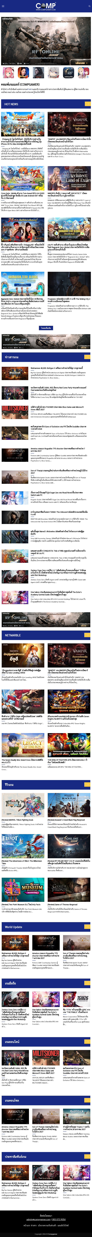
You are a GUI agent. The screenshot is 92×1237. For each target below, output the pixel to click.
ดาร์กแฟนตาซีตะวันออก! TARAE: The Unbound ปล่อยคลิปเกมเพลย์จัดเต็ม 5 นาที (59, 513)
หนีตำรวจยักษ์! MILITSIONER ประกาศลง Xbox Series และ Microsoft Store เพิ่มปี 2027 (57, 408)
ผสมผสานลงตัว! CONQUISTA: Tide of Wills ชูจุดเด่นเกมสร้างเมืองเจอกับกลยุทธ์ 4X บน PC (58, 552)
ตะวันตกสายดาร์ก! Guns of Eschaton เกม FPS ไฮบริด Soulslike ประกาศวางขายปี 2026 (58, 427)
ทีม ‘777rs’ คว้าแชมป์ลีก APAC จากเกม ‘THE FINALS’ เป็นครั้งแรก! (76, 1010)
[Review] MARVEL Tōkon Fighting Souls (17, 820)
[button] (3, 6)
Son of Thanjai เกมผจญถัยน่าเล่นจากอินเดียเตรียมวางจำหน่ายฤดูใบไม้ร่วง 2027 (59, 471)
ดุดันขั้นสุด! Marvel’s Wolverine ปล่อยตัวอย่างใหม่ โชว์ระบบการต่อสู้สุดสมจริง (57, 532)
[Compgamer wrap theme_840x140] (46, 341)
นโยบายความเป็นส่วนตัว (47, 1225)
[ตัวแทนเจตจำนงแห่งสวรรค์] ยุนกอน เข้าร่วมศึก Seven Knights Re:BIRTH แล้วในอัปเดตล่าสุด (68, 717)
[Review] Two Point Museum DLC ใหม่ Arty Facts (21, 904)
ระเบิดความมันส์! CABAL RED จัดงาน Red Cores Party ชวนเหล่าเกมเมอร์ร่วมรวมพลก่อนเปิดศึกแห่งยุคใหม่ (58, 388)
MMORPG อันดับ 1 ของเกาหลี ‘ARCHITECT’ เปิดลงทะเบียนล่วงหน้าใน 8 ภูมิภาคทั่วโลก (67, 194)
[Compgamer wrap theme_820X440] (46, 41)
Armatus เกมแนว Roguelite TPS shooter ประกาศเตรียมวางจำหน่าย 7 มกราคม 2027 (58, 449)
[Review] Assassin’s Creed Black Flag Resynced (66, 820)
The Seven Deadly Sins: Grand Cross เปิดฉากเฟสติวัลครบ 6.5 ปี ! (22, 761)
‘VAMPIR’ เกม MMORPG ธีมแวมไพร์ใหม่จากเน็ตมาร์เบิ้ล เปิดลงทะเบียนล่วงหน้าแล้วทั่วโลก (69, 140)
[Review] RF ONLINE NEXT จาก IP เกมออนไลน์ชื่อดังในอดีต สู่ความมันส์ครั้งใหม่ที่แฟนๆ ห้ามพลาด (69, 862)
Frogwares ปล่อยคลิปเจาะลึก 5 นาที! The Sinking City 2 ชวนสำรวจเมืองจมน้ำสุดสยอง (69, 300)
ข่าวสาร (30, 89)
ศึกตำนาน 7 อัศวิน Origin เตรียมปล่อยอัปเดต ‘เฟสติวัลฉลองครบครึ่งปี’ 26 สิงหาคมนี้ (22, 717)
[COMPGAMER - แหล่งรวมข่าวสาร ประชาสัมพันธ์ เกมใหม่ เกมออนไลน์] (46, 6)
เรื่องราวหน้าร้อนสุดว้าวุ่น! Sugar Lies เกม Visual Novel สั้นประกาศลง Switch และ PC (57, 493)
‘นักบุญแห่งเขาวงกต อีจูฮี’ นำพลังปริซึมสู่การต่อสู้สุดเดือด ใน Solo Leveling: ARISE (21, 671)
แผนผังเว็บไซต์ (63, 1225)
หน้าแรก (27, 1225)
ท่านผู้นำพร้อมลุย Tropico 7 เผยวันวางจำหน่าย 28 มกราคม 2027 (76, 1128)
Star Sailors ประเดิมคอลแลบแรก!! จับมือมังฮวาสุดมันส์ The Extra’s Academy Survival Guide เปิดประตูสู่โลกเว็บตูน (56, 593)
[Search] (89, 6)
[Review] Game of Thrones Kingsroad (62, 904)
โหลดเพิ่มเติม (46, 328)
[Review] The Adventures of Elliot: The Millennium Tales (22, 862)
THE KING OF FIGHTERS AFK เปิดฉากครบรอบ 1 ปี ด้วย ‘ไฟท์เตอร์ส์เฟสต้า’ (67, 761)
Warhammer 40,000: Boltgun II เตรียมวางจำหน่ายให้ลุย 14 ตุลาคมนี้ (57, 368)
